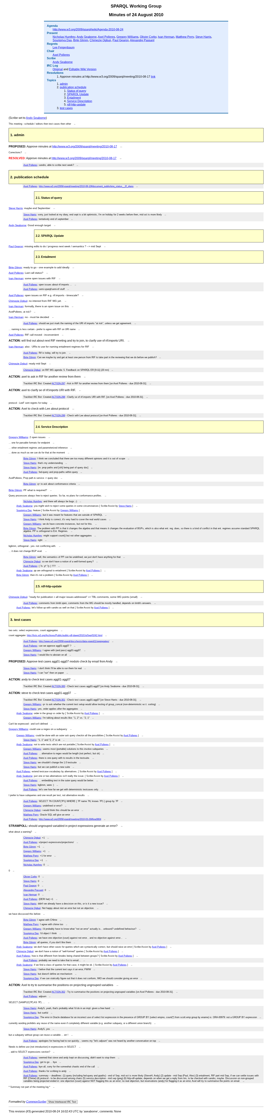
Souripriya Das (62, 40)
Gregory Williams (127, 36)
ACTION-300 (58, 686)
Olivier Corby (148, 36)
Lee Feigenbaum (63, 47)
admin (64, 83)
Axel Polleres (106, 36)
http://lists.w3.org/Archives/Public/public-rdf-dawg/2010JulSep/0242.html (64, 635)
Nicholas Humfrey (64, 36)
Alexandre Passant (142, 40)
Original (58, 69)
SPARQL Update (78, 94)
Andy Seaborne (87, 36)
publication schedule (73, 87)
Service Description (79, 101)
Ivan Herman (166, 36)
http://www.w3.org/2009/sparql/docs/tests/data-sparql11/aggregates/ (74, 641)
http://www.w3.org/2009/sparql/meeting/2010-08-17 (84, 146)
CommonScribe (36, 1101)
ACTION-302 (58, 991)
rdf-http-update (76, 104)
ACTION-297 (58, 383)
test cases (66, 108)
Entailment (74, 97)
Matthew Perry (185, 36)
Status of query (76, 90)
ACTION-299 (58, 415)
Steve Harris (203, 36)
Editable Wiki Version (82, 69)
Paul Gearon (120, 40)
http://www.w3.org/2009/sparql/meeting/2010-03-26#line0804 (70, 819)
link (153, 76)
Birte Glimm (80, 40)
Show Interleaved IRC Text (62, 1102)
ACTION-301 (58, 699)
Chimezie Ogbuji (100, 40)
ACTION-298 (58, 397)
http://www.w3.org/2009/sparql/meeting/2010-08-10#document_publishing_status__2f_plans (86, 186)
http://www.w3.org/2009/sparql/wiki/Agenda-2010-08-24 (88, 29)
